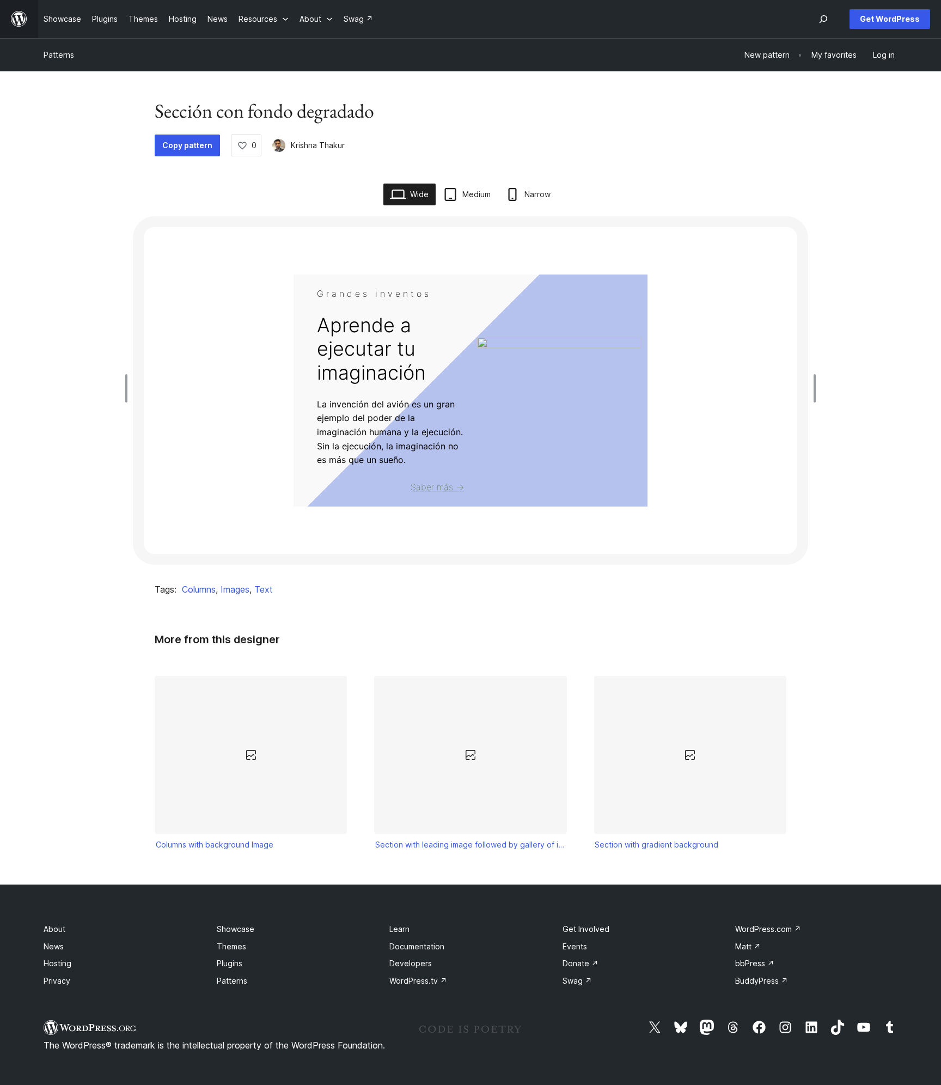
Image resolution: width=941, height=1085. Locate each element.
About (54, 929)
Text (263, 589)
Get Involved (586, 929)
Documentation (416, 946)
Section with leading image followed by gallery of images (470, 844)
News (54, 946)
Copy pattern (187, 145)
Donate (580, 963)
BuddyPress (761, 980)
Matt (748, 946)
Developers (410, 963)
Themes (231, 946)
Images (235, 589)
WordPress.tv (418, 980)
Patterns (59, 54)
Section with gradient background (656, 844)
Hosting (57, 963)
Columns (199, 589)
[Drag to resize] (129, 388)
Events (575, 946)
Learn (399, 929)
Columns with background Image (214, 844)
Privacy (57, 980)
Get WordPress (890, 18)
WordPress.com (768, 929)
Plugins (229, 963)
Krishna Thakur (318, 145)
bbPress (754, 963)
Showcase (235, 929)
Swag (577, 980)
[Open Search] (823, 19)
